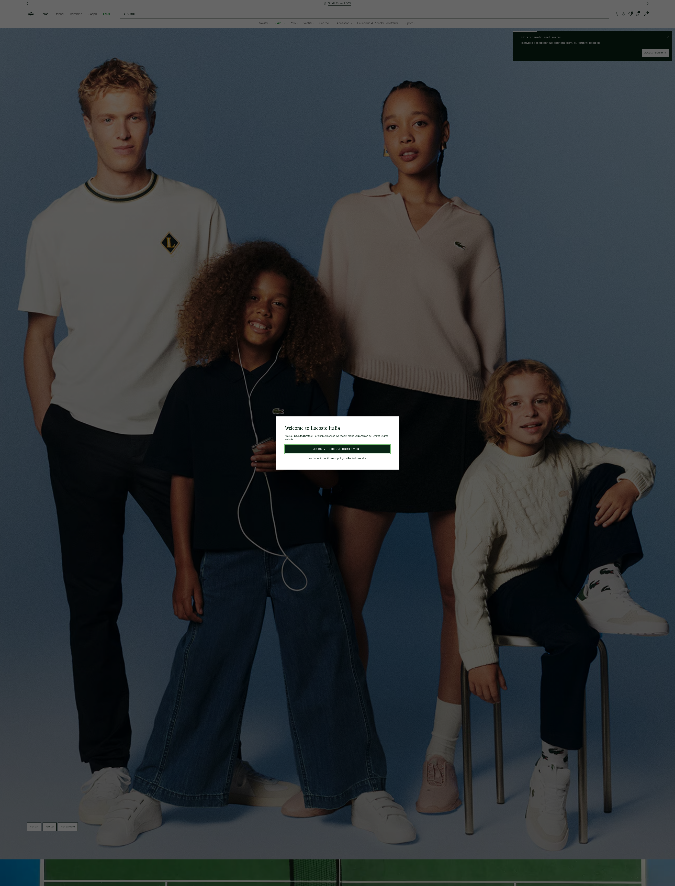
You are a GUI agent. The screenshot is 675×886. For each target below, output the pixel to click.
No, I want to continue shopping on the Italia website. (337, 458)
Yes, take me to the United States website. (337, 449)
